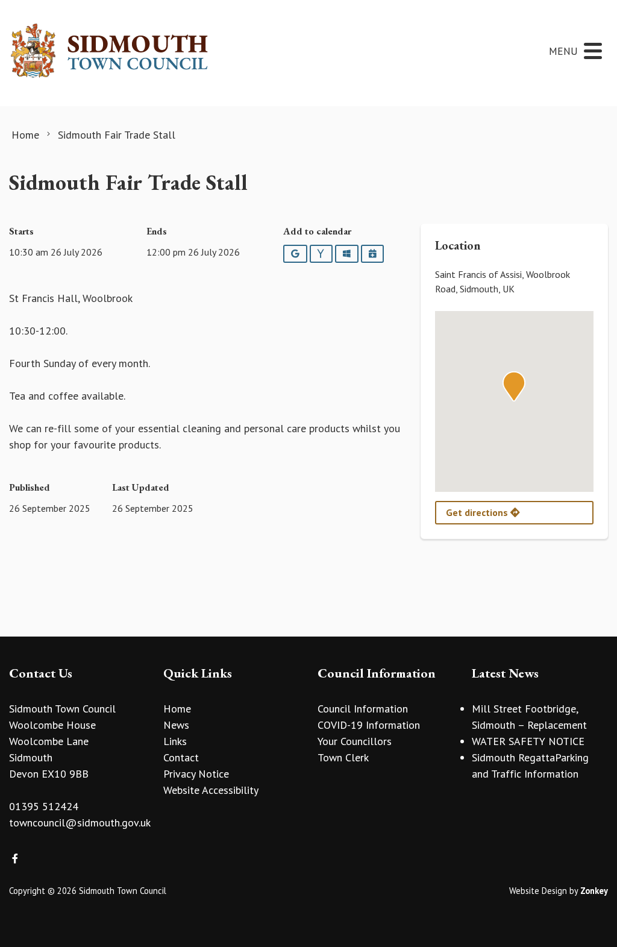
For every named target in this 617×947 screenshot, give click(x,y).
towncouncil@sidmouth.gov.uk (80, 822)
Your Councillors (355, 741)
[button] (514, 386)
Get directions (478, 512)
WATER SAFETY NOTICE (528, 741)
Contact (181, 757)
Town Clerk (343, 757)
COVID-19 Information (369, 725)
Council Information (363, 709)
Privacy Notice (196, 774)
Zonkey (594, 890)
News (176, 725)
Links (175, 741)
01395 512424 (43, 806)
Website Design (538, 890)
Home (177, 709)
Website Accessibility (210, 790)
